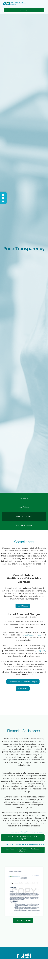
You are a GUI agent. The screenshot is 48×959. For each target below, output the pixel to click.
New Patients (24, 507)
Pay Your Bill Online (24, 525)
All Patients (24, 498)
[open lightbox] (24, 891)
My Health (24, 10)
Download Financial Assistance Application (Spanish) (23, 850)
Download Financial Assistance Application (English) (23, 837)
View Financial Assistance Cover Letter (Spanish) (25, 844)
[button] (42, 3)
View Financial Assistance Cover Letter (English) (24, 832)
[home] (14, 3)
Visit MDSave (23, 606)
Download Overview (23, 920)
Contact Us (22, 689)
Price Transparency (24, 516)
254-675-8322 (39, 651)
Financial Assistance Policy (31, 635)
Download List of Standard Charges (23, 682)
